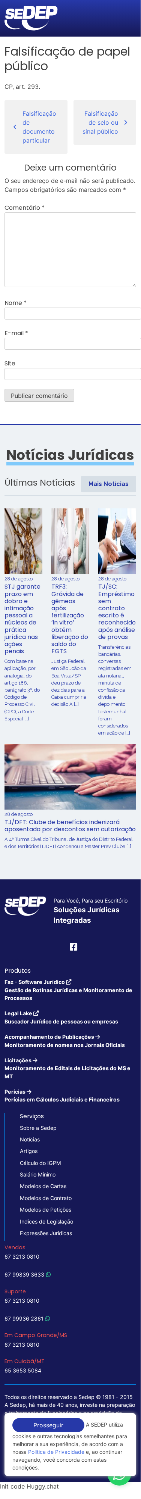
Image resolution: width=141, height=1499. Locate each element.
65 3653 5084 (22, 1370)
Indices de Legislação (46, 1221)
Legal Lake (61, 1017)
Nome (15, 303)
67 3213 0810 (21, 1256)
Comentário (24, 207)
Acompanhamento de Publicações (64, 1041)
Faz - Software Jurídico (68, 990)
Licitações (67, 1068)
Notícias (30, 1139)
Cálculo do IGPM (40, 1163)
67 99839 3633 (24, 1274)
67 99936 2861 (24, 1318)
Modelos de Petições (45, 1209)
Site (9, 363)
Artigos (29, 1151)
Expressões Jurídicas (46, 1233)
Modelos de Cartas (43, 1186)
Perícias (62, 1095)
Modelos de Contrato (46, 1198)
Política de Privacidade (56, 1452)
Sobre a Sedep (38, 1128)
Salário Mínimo (38, 1174)
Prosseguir (48, 1425)
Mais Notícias (108, 483)
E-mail (16, 333)
